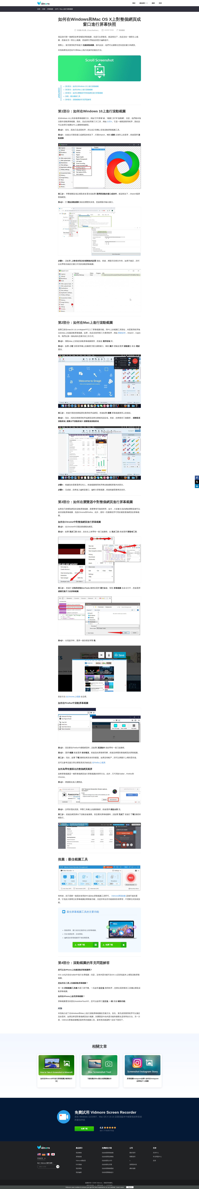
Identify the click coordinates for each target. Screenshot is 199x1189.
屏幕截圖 (50, 9)
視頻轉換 (79, 1152)
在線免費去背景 (107, 1164)
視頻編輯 (79, 1172)
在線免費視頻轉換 (107, 1156)
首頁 (38, 9)
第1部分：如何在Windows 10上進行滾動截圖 (82, 86)
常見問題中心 (157, 1156)
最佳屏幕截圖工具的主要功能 (83, 911)
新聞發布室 (133, 1164)
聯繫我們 (132, 1156)
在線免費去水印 (107, 1160)
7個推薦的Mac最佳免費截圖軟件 (99, 1078)
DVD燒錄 (79, 1164)
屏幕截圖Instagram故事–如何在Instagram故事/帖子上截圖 (142, 1080)
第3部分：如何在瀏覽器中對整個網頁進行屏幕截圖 (84, 93)
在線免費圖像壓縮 (107, 1168)
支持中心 (156, 1152)
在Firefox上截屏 (98, 763)
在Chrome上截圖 (73, 697)
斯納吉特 (122, 333)
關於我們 (132, 1152)
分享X (109, 122)
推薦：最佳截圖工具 (72, 96)
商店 (133, 3)
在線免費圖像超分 (107, 1172)
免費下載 (84, 1129)
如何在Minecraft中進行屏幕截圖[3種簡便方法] (56, 1080)
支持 (160, 3)
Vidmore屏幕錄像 (118, 896)
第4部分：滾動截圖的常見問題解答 (78, 99)
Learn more (120, 1187)
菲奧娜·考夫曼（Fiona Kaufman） (88, 30)
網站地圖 (132, 1168)
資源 (153, 3)
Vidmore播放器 (81, 1160)
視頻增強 (79, 1168)
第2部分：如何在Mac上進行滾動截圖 (79, 89)
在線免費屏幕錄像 (107, 1152)
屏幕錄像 (79, 1156)
